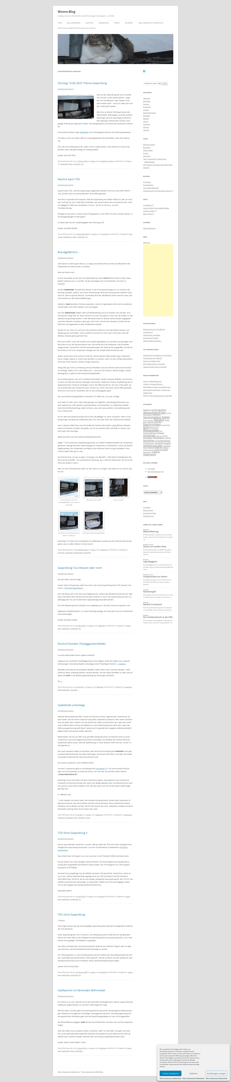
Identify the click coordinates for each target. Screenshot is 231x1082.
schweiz (160, 433)
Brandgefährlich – (69, 252)
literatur (159, 420)
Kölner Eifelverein (149, 228)
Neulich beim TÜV (69, 179)
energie (168, 413)
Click (119, 356)
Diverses (146, 104)
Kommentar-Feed (149, 513)
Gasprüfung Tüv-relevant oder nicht (80, 568)
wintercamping (148, 450)
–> (61, 681)
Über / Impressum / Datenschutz (170, 1078)
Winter (166, 448)
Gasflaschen (67, 237)
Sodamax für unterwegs (151, 335)
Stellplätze (158, 437)
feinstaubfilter (147, 415)
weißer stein (159, 448)
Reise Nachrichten (149, 113)
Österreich (149, 454)
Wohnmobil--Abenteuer (151, 390)
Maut (145, 422)
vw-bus (145, 448)
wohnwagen (147, 452)
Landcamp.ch (148, 332)
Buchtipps (89, 23)
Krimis (145, 420)
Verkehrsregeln (163, 443)
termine (110, 161)
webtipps (151, 448)
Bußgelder (84, 132)
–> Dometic (121, 664)
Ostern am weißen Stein (151, 361)
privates (146, 110)
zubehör (146, 130)
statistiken (148, 438)
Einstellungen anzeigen (216, 1073)
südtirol (168, 438)
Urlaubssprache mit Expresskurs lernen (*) (158, 191)
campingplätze (158, 409)
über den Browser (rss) (156, 472)
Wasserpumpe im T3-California (154, 329)
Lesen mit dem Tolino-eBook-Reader (156, 208)
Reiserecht (154, 427)
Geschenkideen (152, 417)
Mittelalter (158, 422)
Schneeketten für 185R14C (152, 358)
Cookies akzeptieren (170, 1073)
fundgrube (147, 107)
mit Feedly (151, 469)
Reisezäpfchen (148, 185)
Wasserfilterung (155, 381)
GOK (75, 818)
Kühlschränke (78, 553)
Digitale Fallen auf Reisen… (152, 341)
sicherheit (103, 161)
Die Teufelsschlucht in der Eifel (154, 364)
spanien (165, 436)
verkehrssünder (153, 445)
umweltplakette (162, 440)
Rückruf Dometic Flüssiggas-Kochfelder (82, 643)
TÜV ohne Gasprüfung (73, 588)
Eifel (163, 412)
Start (60, 23)
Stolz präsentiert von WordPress (92, 1072)
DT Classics (147, 182)
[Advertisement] (158, 280)
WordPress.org (148, 516)
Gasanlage (64, 164)
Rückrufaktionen (64, 690)
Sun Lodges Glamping (151, 188)
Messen (151, 422)
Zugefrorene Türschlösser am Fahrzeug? (157, 355)
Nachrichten (152, 424)
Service (117, 23)
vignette (167, 446)
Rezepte (146, 119)
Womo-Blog (66, 11)
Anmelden (147, 507)
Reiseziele (146, 116)
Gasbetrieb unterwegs (71, 705)
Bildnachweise (150, 162)
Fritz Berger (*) (148, 205)
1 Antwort (61, 920)
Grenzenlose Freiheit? (151, 338)
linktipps (150, 420)
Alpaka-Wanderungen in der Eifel (154, 367)
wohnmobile (161, 449)
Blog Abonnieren (73, 23)
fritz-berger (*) (101, 768)
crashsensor (128, 815)
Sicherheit (129, 23)
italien (166, 417)
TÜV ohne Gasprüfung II (72, 833)
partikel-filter (165, 425)
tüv (82, 164)
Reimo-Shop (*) (148, 214)
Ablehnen (193, 1073)
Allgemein (101, 626)
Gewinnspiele (104, 23)
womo (93, 161)
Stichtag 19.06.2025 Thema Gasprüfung (82, 83)
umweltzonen (148, 443)
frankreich (61, 818)
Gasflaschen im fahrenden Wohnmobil (81, 990)
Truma (87, 818)
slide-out (159, 436)
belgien (146, 410)
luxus (167, 420)
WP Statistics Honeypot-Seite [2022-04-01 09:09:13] (76, 28)
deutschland (151, 412)
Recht (71, 164)
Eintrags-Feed (148, 510)
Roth (160, 431)
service (145, 121)
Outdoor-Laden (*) (150, 211)
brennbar (61, 553)
